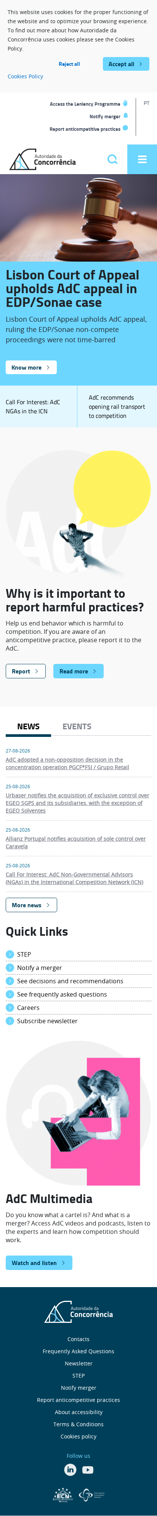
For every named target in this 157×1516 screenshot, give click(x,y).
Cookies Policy (25, 76)
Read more (73, 671)
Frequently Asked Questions (78, 1351)
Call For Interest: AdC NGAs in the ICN (33, 406)
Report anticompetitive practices (85, 128)
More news (27, 904)
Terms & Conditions (78, 1424)
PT (146, 103)
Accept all (121, 63)
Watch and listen (34, 1262)
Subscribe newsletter (47, 1021)
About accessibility (79, 1412)
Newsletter (79, 1363)
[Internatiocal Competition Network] (91, 1494)
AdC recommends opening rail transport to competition (117, 406)
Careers (28, 1007)
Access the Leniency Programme (85, 103)
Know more (26, 367)
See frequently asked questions (62, 994)
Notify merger (105, 116)
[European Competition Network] (64, 1494)
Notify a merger (39, 968)
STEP (24, 954)
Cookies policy (78, 1436)
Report (21, 671)
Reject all (69, 64)
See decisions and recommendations (70, 981)
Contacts (78, 1339)
